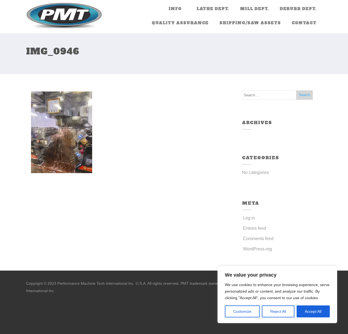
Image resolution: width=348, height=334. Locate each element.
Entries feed (254, 228)
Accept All (313, 311)
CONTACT (304, 23)
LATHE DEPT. (213, 8)
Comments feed (258, 238)
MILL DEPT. (254, 8)
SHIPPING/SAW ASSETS (250, 23)
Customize (242, 311)
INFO (175, 8)
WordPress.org (257, 249)
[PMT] (64, 16)
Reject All (278, 311)
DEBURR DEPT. (298, 8)
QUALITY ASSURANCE (180, 23)
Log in (249, 218)
